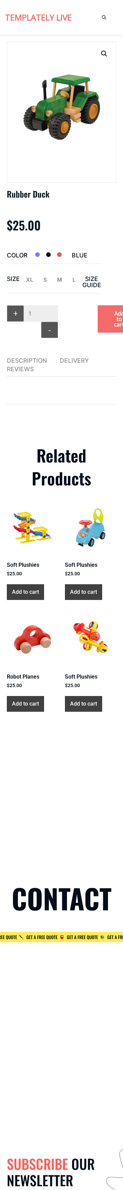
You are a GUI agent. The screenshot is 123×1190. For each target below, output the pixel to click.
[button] (104, 54)
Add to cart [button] (25, 592)
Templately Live (38, 17)
